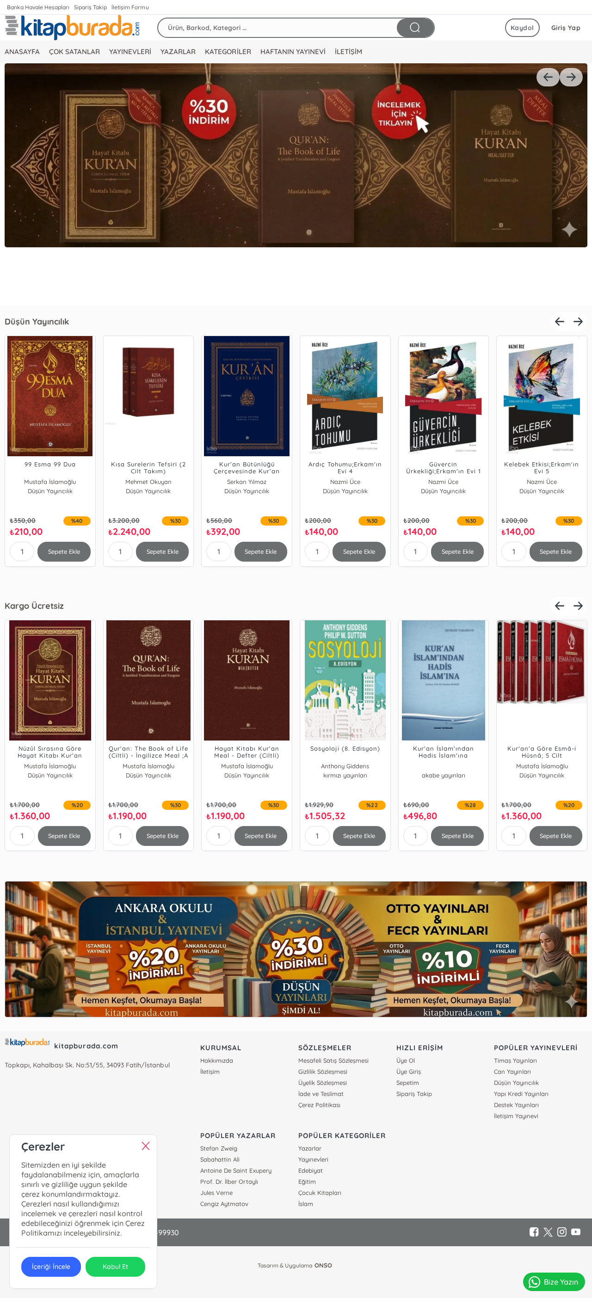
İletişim (210, 1071)
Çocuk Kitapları (319, 1192)
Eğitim (307, 1181)
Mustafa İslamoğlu (50, 481)
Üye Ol (405, 1060)
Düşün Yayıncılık (37, 321)
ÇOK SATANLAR (74, 51)
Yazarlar (309, 1148)
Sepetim (407, 1082)
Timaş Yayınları (515, 1060)
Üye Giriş (408, 1071)
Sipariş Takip (90, 7)
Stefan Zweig (218, 1148)
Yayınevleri (313, 1159)
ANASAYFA (22, 51)
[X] (548, 1232)
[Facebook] (534, 1232)
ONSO (323, 1265)
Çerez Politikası (319, 1104)
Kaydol (522, 28)
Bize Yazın (561, 1281)
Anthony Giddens (50, 766)
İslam (305, 1203)
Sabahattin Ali (220, 1159)
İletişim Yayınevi (516, 1116)
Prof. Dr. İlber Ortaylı (229, 1181)
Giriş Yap (566, 28)
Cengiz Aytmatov (224, 1203)
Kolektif (443, 766)
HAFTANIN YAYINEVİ (293, 51)
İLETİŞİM (348, 51)
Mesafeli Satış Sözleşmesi (333, 1060)
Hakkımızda (216, 1060)
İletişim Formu (129, 7)
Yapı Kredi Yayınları (521, 1093)
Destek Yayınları (516, 1104)
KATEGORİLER (228, 51)
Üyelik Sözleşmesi (322, 1082)
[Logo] (72, 27)
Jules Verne (216, 1192)
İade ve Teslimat (321, 1093)
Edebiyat (310, 1170)
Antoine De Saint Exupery (235, 1170)
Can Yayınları (512, 1071)
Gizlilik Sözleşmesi (322, 1071)
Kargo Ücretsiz (34, 605)
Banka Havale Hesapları (38, 7)
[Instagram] (562, 1232)
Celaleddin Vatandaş (345, 766)
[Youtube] (576, 1232)
